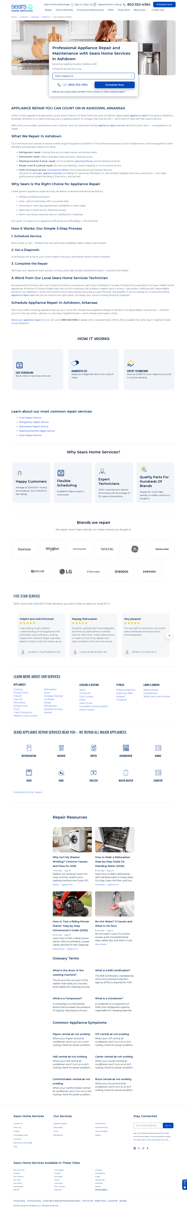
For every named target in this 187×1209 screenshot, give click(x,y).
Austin (57, 1180)
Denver (16, 1190)
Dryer (47, 692)
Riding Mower (151, 690)
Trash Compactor (23, 712)
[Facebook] (147, 1148)
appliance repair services (112, 125)
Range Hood (20, 706)
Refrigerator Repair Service (34, 422)
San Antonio (18, 1176)
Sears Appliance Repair (62, 17)
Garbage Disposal (53, 696)
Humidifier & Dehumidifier (93, 706)
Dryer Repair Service (30, 435)
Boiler (82, 690)
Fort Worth (18, 1183)
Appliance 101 (67, 885)
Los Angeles (59, 1170)
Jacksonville (99, 1180)
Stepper (120, 696)
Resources (139, 10)
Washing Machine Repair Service (37, 431)
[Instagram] (134, 1148)
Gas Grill (18, 699)
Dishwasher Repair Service (33, 426)
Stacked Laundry (53, 709)
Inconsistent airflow (58, 170)
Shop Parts (124, 10)
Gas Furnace (86, 696)
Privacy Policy (19, 1201)
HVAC (111, 10)
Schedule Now (164, 4)
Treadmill (121, 700)
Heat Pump (85, 703)
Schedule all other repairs (28, 792)
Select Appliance (64, 76)
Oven (17, 709)
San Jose (17, 1180)
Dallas (97, 1176)
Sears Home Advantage (57, 4)
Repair (48, 10)
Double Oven (21, 692)
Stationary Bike (124, 693)
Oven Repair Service (30, 417)
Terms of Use (87, 1201)
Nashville (57, 1190)
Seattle (97, 1186)
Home (14, 17)
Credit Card (158, 10)
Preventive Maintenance (90, 10)
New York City (19, 1170)
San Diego (58, 1176)
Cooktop (18, 689)
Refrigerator (50, 706)
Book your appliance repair (26, 320)
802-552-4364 (138, 4)
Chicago (98, 1170)
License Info (113, 1201)
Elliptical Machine (125, 690)
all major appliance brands (47, 173)
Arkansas (35, 17)
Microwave (19, 702)
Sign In (78, 4)
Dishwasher (50, 689)
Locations (24, 17)
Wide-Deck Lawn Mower (156, 696)
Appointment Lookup (110, 4)
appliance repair (139, 115)
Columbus (58, 1183)
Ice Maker (49, 699)
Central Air (85, 693)
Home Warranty (64, 10)
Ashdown (46, 17)
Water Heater (86, 709)
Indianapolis (18, 1186)
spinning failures (84, 161)
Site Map (123, 1201)
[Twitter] (139, 1148)
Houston (17, 1173)
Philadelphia (100, 1173)
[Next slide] (169, 635)
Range (47, 702)
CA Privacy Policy (34, 1201)
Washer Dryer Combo (25, 715)
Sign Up (88, 4)
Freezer (18, 696)
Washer (48, 712)
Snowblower (150, 693)
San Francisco (59, 1186)
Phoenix (57, 1173)
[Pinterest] (143, 1148)
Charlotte (99, 1183)
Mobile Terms (100, 1201)
